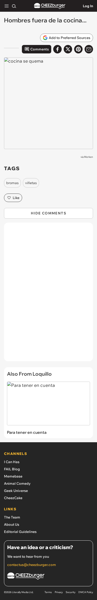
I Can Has (11, 462)
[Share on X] (68, 49)
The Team (12, 517)
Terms (48, 592)
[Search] (13, 5)
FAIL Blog (12, 469)
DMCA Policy (85, 592)
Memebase (13, 476)
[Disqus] (48, 294)
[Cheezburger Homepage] (50, 6)
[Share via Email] (89, 49)
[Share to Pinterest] (78, 49)
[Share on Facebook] (57, 49)
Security (70, 592)
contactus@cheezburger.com (31, 564)
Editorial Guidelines (20, 531)
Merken (88, 157)
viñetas (31, 183)
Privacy (59, 592)
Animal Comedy (17, 483)
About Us (11, 524)
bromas (12, 183)
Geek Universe (16, 490)
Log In (88, 6)
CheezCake (13, 498)
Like (16, 198)
